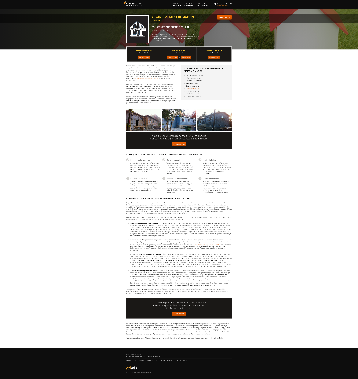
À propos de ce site (132, 360)
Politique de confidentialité (165, 360)
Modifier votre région (223, 5)
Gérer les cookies (181, 360)
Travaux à (176, 5)
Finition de (192, 89)
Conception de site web (154, 356)
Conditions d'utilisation (147, 360)
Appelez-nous (224, 17)
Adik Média (137, 372)
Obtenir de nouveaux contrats (135, 356)
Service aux (203, 5)
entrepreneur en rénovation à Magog (146, 78)
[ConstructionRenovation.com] (133, 3)
